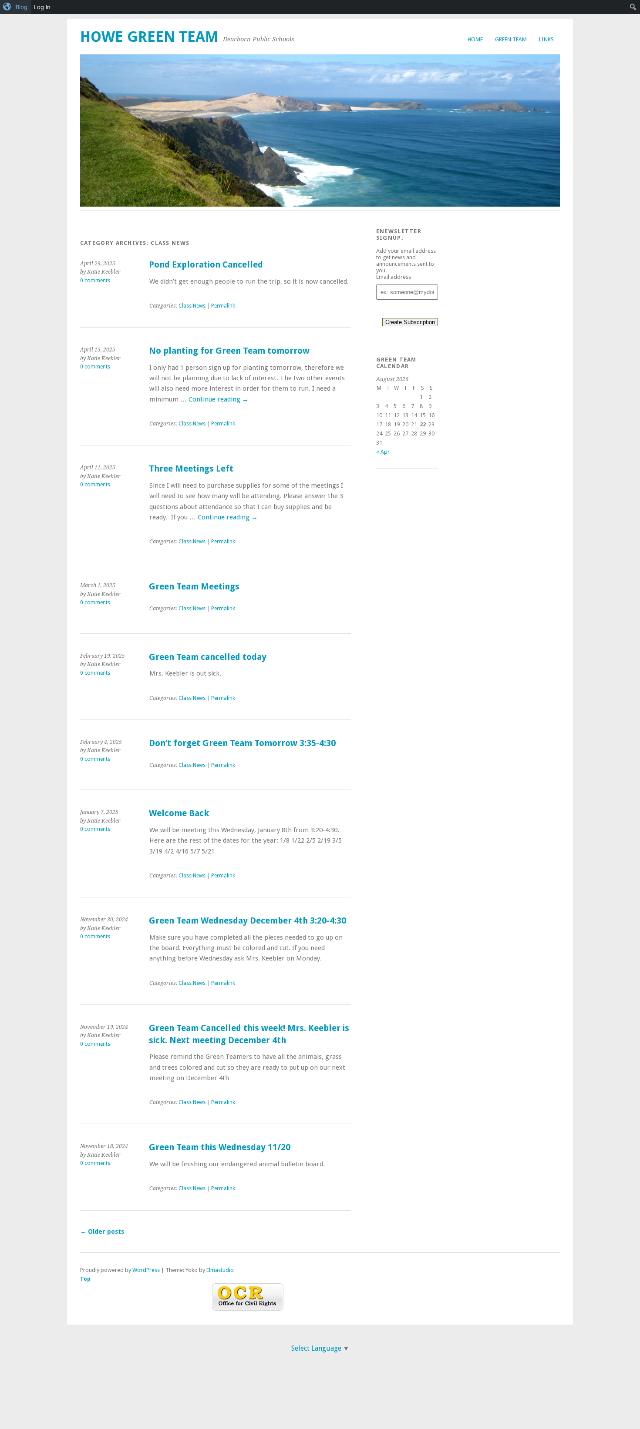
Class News (192, 306)
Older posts (102, 1231)
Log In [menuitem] (42, 6)
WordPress (146, 1270)
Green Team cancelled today (207, 657)
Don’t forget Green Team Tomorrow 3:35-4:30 (242, 743)
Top (85, 1278)
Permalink (223, 306)
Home (475, 39)
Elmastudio (220, 1270)
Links (546, 39)
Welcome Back (179, 813)
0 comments (95, 281)
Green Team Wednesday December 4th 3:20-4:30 (247, 921)
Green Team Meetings (194, 587)
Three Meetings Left (191, 469)
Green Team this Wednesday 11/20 (219, 1147)
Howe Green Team (149, 36)
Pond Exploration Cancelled (206, 265)
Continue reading (219, 399)
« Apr (383, 451)
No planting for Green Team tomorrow (229, 351)
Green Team (511, 39)
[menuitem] (15, 7)
